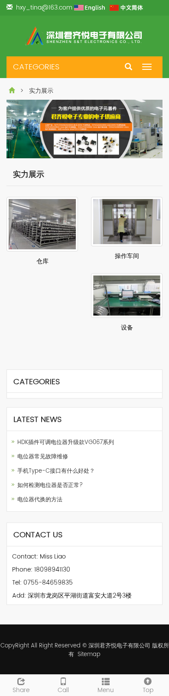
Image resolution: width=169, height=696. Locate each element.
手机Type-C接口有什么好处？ (56, 471)
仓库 (42, 261)
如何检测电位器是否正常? (50, 485)
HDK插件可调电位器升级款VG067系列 (65, 442)
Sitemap (89, 654)
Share (21, 690)
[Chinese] (126, 8)
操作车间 (127, 256)
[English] (91, 8)
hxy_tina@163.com (45, 8)
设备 (127, 328)
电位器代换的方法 (39, 499)
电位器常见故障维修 (42, 456)
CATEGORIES (36, 67)
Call (63, 690)
